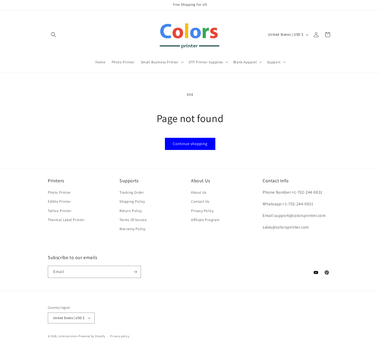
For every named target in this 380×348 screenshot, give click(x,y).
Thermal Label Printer (66, 219)
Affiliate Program (205, 219)
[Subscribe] (135, 272)
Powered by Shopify (92, 336)
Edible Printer (59, 201)
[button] (53, 34)
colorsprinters (68, 336)
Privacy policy (119, 336)
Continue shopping (190, 143)
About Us (199, 192)
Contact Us (200, 201)
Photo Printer (59, 192)
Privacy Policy (202, 210)
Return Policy (130, 210)
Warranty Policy (132, 228)
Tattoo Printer (59, 210)
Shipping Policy (132, 201)
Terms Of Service (133, 219)
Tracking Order (131, 192)
